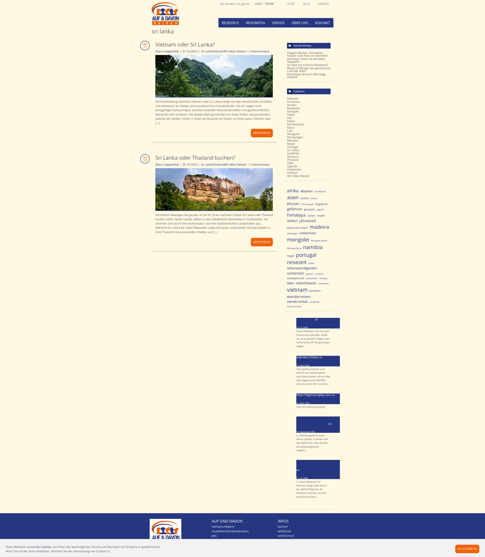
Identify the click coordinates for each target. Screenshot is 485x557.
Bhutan (291, 105)
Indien (291, 114)
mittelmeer (308, 233)
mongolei (298, 239)
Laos (290, 131)
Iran (289, 118)
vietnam (297, 289)
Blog (306, 3)
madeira (319, 227)
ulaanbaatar (306, 282)
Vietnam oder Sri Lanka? (185, 44)
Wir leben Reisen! (235, 51)
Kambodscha (295, 124)
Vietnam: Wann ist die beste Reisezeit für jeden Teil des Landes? (316, 472)
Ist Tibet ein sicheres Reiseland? (307, 65)
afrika (293, 191)
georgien (309, 209)
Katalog (323, 3)
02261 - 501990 (264, 3)
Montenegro (295, 137)
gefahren (294, 209)
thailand (323, 278)
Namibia (292, 140)
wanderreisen (299, 296)
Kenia (290, 127)
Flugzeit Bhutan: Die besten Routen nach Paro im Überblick (307, 54)
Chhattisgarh (307, 204)
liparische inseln (297, 227)
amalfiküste (320, 191)
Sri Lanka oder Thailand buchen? (195, 157)
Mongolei (293, 134)
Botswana (293, 108)
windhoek (314, 302)
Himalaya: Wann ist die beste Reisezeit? (306, 60)
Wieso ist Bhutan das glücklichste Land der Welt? (308, 69)
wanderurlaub (297, 301)
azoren (304, 198)
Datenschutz (286, 535)
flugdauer (321, 204)
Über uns (300, 22)
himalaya (296, 215)
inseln (321, 215)
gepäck (320, 209)
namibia (312, 247)
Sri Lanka (207, 51)
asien (293, 197)
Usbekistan (294, 169)
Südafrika (293, 153)
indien (311, 215)
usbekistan (323, 283)
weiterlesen (262, 133)
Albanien (293, 98)
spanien (309, 274)
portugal (306, 254)
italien (292, 220)
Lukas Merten (305, 319)
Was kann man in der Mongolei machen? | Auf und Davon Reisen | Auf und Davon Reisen (318, 420)
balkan (314, 198)
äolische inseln (294, 306)
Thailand (218, 164)
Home (291, 3)
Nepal (291, 143)
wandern (315, 290)
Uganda (292, 166)
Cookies (46, 547)
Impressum (284, 531)
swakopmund (295, 278)
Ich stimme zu (467, 549)
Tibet (290, 163)
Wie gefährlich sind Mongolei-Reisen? (315, 399)
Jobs (214, 535)
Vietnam (218, 51)
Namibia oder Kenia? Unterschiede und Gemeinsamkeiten (315, 360)
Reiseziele (230, 22)
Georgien (293, 111)
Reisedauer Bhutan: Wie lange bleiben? (306, 75)
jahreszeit (307, 220)
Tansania (292, 156)
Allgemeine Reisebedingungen (230, 531)
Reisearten (255, 22)
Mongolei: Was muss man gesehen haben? (313, 427)
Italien (291, 121)
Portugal (292, 147)
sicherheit (295, 273)
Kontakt (322, 22)
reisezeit (297, 262)
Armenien (293, 102)
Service (278, 22)
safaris (311, 263)
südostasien (312, 278)
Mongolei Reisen (319, 240)
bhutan (293, 203)
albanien (306, 191)
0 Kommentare (259, 51)
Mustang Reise (294, 248)
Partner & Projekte (223, 526)
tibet (290, 283)
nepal (290, 256)
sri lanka (319, 274)
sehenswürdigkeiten (302, 268)
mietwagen (292, 233)
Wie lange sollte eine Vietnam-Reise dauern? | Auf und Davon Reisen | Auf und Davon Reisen (316, 464)
